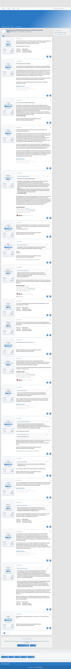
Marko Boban (14, 31)
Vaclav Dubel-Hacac (29, 259)
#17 (50, 502)
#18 (50, 531)
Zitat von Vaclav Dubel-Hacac (23, 176)
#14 (50, 418)
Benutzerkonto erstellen (23, 645)
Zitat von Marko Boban (21, 390)
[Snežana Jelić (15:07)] (60, 33)
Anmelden (33, 645)
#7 (50, 241)
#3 (50, 100)
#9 (50, 301)
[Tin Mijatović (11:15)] (62, 33)
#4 (50, 127)
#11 (50, 339)
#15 (50, 458)
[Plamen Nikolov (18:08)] (58, 33)
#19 (50, 565)
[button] (4, 657)
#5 (50, 172)
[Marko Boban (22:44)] (56, 33)
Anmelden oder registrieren (58, 8)
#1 (50, 38)
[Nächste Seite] (10, 36)
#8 (50, 267)
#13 (50, 387)
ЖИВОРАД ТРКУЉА (20, 86)
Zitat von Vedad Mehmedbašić (23, 421)
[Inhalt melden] (47, 56)
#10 (50, 319)
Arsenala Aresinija (31, 209)
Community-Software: (35, 667)
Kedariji (27, 208)
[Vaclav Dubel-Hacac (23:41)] (65, 33)
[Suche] (66, 8)
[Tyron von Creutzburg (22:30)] (63, 33)
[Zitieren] (50, 56)
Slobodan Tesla (31, 342)
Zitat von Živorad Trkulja (22, 244)
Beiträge (4, 49)
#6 (50, 222)
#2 (50, 61)
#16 (50, 480)
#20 (50, 614)
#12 (50, 358)
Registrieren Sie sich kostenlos (31, 641)
